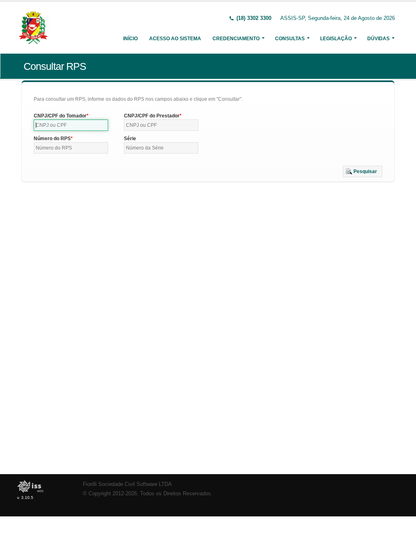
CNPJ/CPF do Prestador (152, 116)
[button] (362, 171)
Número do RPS (52, 138)
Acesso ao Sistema (175, 38)
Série (130, 138)
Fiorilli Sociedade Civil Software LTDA (127, 484)
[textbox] (71, 125)
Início (130, 38)
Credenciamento (236, 38)
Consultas (290, 38)
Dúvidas (378, 38)
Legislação (336, 38)
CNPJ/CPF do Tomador (60, 116)
